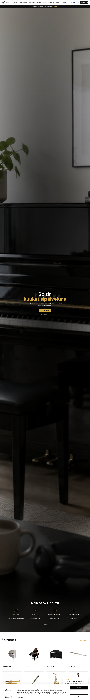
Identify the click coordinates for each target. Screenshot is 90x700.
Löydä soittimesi (31, 2)
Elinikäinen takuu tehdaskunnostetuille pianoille (45, 6)
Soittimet (15, 2)
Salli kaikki (78, 687)
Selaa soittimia (45, 310)
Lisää (64, 2)
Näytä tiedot (20, 697)
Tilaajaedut (57, 2)
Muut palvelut (50, 2)
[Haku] (71, 2)
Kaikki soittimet (83, 640)
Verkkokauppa (23, 2)
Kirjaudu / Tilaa (84, 2)
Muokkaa (78, 692)
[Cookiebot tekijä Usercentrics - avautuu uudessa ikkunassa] (8, 697)
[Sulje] (86, 679)
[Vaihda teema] (78, 2)
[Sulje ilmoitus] (88, 6)
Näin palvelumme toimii (41, 2)
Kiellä (79, 696)
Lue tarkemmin (45, 624)
